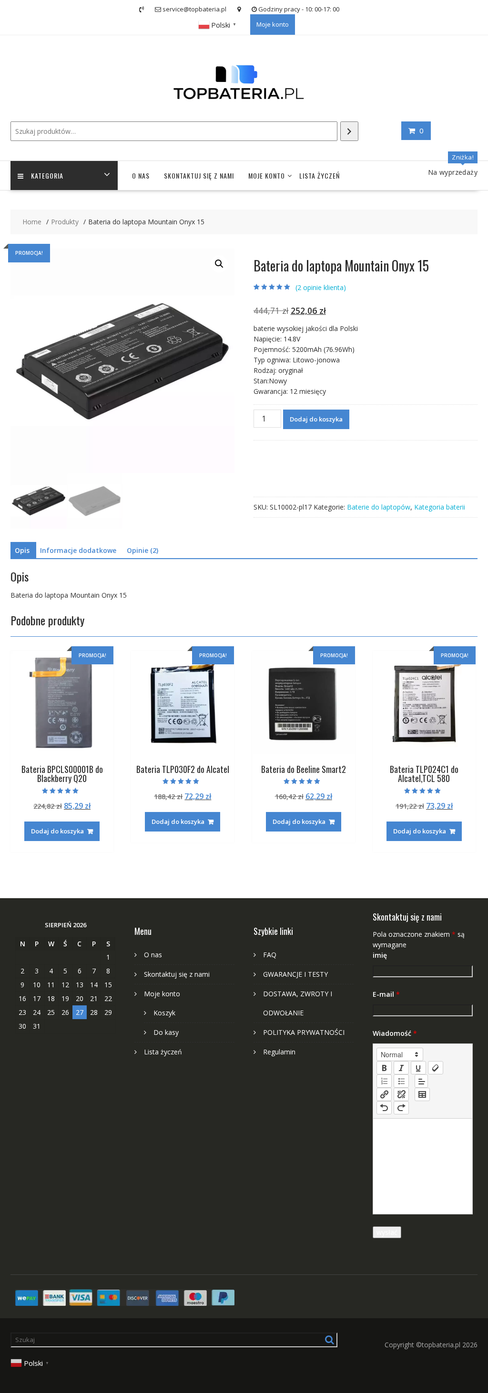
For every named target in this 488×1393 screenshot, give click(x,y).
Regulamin (279, 1051)
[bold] (384, 1067)
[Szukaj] (349, 131)
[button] (219, 263)
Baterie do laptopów (378, 506)
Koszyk (164, 1012)
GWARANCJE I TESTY (295, 974)
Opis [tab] (22, 550)
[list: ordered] (384, 1081)
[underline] (418, 1067)
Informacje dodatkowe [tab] (78, 550)
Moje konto (272, 24)
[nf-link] (384, 1094)
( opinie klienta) (320, 287)
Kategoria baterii (439, 506)
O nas (141, 175)
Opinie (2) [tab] (142, 550)
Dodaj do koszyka (316, 419)
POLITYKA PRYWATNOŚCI (304, 1032)
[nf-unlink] (401, 1094)
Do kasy (166, 1032)
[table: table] (422, 1094)
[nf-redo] (401, 1107)
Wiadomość (395, 1033)
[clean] (435, 1067)
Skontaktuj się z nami (199, 175)
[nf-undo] (384, 1107)
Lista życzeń (319, 175)
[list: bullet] (401, 1081)
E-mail (386, 994)
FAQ (269, 954)
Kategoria (47, 175)
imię (380, 955)
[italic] (401, 1067)
